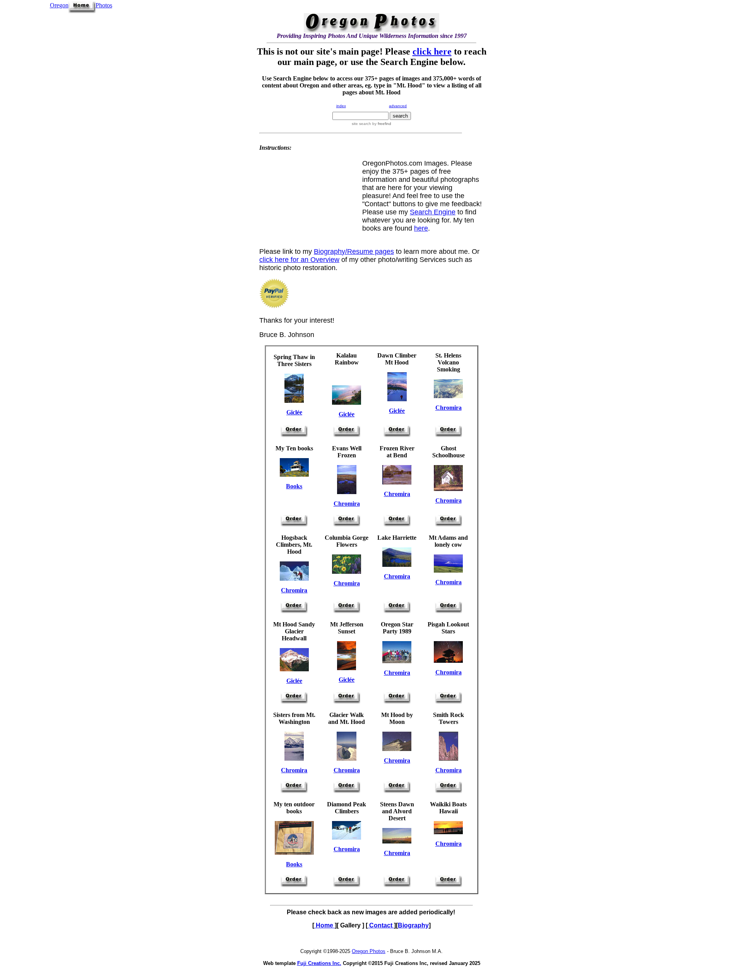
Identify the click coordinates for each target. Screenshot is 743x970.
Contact (381, 925)
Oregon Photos (368, 951)
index (341, 106)
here (421, 228)
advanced (398, 106)
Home (324, 925)
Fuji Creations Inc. (319, 963)
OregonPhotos (81, 5)
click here (432, 51)
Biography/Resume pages (354, 251)
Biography (413, 925)
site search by (371, 123)
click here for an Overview (299, 259)
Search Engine (432, 212)
